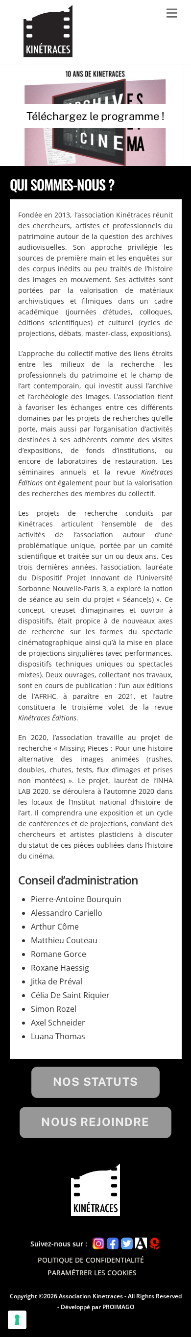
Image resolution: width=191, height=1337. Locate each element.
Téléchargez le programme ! (95, 116)
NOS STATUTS (95, 1081)
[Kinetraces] (48, 53)
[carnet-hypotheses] (154, 1243)
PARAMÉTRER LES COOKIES (92, 1272)
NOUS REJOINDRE (95, 1121)
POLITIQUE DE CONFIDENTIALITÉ (92, 1260)
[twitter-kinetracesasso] (127, 1243)
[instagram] (98, 1243)
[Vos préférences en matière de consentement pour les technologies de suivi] (17, 1320)
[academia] (141, 1243)
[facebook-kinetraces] (113, 1243)
